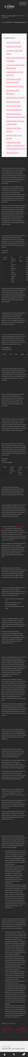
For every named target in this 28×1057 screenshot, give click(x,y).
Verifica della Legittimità (15, 97)
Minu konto (4, 1054)
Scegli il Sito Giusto (13, 105)
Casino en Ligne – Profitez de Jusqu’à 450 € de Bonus (8, 1030)
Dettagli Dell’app (12, 152)
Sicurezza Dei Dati (13, 101)
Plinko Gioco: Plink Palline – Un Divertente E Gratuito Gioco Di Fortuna (16, 145)
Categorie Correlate (13, 46)
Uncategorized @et (11, 15)
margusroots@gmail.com (20, 22)
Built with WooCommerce (18, 1048)
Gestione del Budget (14, 109)
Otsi (14, 1054)
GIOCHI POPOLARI (13, 42)
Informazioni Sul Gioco (15, 86)
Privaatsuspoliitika (6, 1048)
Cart (21, 1053)
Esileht (4, 15)
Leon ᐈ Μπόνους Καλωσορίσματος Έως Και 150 (20, 1030)
